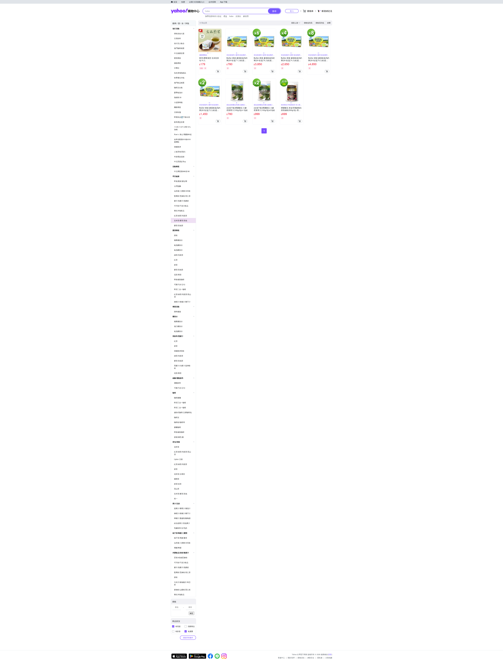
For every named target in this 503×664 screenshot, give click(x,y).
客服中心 (281, 657)
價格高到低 (320, 22)
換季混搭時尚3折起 (213, 16)
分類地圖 (328, 657)
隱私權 (319, 657)
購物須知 (301, 657)
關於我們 (291, 657)
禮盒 (225, 16)
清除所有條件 (188, 637)
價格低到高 (308, 22)
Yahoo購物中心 (185, 11)
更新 (330, 654)
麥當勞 (246, 16)
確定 (191, 613)
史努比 (238, 16)
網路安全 (310, 657)
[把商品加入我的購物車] (217, 71)
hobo (231, 16)
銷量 (329, 22)
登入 (292, 11)
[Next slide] (220, 40)
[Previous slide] (200, 40)
